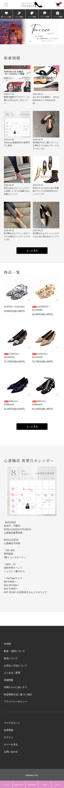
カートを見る (11, 744)
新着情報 (12, 58)
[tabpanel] (32, 31)
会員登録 (8, 730)
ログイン (8, 737)
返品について (11, 658)
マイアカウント (12, 723)
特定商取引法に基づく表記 (18, 694)
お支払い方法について (15, 665)
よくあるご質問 (12, 672)
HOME (7, 643)
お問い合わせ (11, 751)
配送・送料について (14, 651)
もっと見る (32, 250)
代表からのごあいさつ (15, 687)
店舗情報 (8, 680)
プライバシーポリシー (15, 701)
